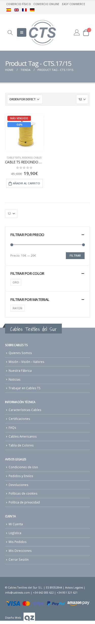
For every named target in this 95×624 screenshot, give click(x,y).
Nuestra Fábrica (20, 370)
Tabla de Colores (21, 445)
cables (38, 157)
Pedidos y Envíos (21, 476)
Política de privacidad (24, 502)
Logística (15, 533)
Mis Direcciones (20, 551)
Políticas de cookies (23, 493)
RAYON (17, 308)
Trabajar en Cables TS (25, 388)
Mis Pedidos (18, 542)
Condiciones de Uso (23, 467)
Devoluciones (18, 485)
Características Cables (25, 410)
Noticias (15, 379)
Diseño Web (13, 617)
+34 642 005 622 (43, 592)
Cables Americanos (23, 436)
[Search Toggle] (10, 32)
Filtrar (75, 255)
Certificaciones (19, 419)
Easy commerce (73, 4)
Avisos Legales (74, 587)
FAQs (12, 427)
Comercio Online (46, 4)
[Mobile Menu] (21, 32)
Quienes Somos (20, 353)
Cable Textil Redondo (20, 157)
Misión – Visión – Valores (26, 362)
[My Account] (77, 32)
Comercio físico (18, 4)
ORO (16, 282)
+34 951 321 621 (67, 592)
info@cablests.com (17, 592)
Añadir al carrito (26, 183)
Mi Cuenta (16, 524)
